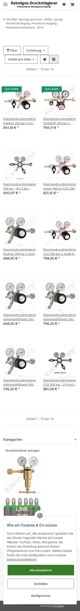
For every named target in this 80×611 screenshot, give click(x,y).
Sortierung (33, 50)
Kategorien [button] (12, 440)
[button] (48, 4)
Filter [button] (13, 50)
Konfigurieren (40, 595)
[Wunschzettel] (64, 4)
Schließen (41, 583)
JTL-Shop (59, 605)
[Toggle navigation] (5, 2)
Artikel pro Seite (19, 59)
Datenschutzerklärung (22, 559)
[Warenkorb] (72, 4)
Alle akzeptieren (41, 570)
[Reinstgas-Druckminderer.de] (34, 4)
